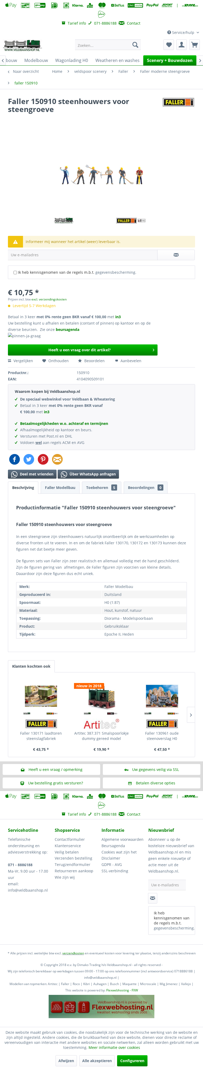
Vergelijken (22, 360)
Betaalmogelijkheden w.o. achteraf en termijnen (64, 423)
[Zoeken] (135, 44)
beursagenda (68, 329)
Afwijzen (66, 1060)
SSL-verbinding (115, 870)
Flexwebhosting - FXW (122, 990)
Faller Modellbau (60, 487)
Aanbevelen (130, 360)
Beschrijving (23, 487)
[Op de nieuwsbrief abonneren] (152, 898)
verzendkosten (73, 953)
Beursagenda (113, 845)
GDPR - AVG (112, 864)
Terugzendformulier (72, 864)
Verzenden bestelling (73, 858)
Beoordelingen (145, 487)
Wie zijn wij (65, 877)
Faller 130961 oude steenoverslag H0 (162, 736)
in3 (118, 316)
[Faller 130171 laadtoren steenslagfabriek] (41, 696)
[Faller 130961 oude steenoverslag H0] (162, 696)
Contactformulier (70, 839)
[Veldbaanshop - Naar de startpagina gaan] (23, 46)
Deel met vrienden (36, 474)
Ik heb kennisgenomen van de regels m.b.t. (77, 272)
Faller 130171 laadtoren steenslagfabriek (41, 736)
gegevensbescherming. (115, 272)
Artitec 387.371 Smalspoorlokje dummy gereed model (101, 736)
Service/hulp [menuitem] (183, 32)
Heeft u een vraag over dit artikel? (79, 349)
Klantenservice (68, 845)
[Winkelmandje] (194, 44)
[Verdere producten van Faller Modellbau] (178, 106)
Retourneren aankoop (74, 870)
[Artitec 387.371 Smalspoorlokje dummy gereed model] (101, 696)
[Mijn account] (181, 44)
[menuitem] (108, 44)
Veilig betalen (67, 852)
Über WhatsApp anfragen (92, 474)
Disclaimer (111, 858)
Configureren (132, 1060)
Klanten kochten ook (31, 666)
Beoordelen (94, 360)
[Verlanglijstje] (168, 44)
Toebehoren (100, 487)
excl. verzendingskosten (49, 299)
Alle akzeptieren (97, 1060)
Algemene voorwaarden (123, 839)
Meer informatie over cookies (114, 1047)
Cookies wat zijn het (119, 852)
